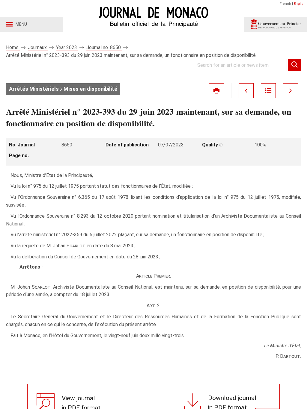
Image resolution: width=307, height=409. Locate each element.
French (285, 4)
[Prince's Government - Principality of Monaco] (275, 24)
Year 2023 (67, 47)
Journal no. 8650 (104, 47)
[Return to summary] (268, 90)
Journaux (38, 47)
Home (13, 47)
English (300, 4)
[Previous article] (246, 90)
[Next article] (290, 90)
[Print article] (216, 90)
